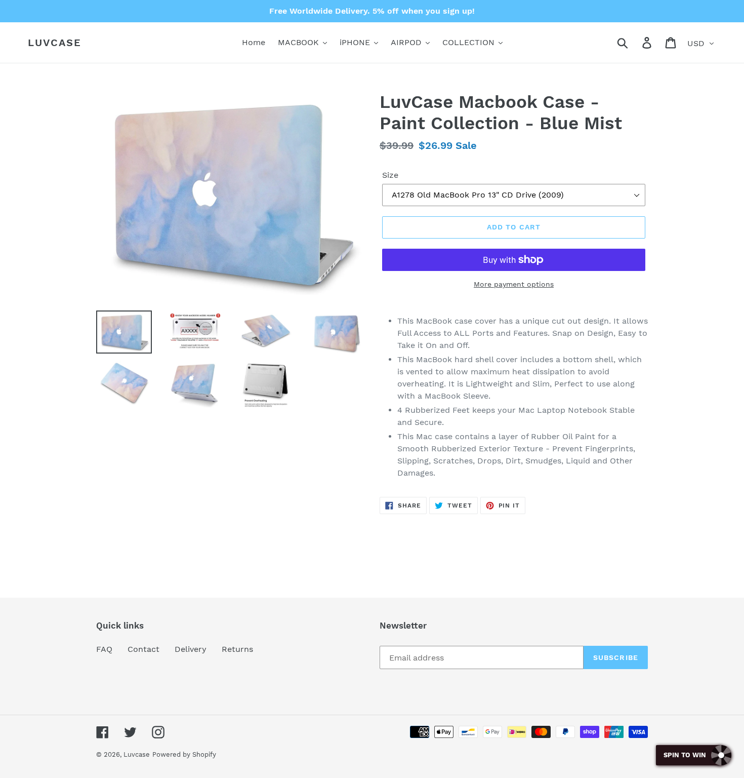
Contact (143, 649)
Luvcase (54, 42)
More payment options (514, 284)
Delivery (190, 649)
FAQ (104, 649)
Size (390, 175)
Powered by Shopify (184, 754)
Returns (237, 649)
